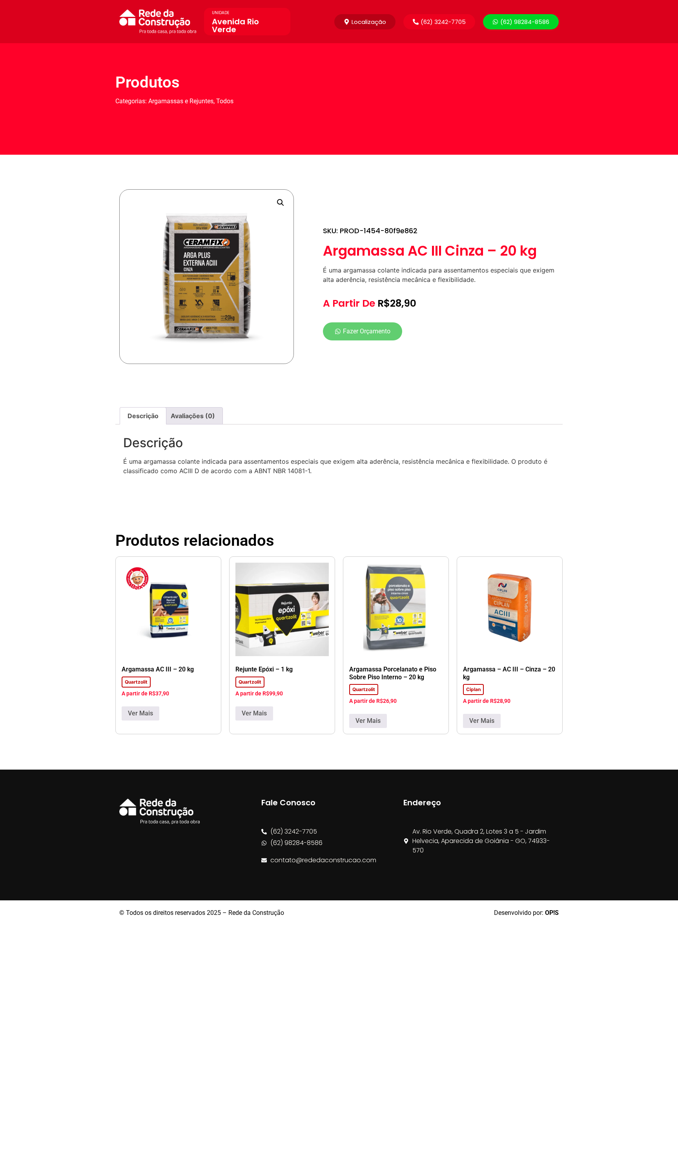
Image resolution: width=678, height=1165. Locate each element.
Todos (224, 101)
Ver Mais (140, 713)
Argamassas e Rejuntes (180, 101)
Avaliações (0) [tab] (193, 416)
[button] (439, 21)
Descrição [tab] (143, 416)
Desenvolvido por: (526, 912)
